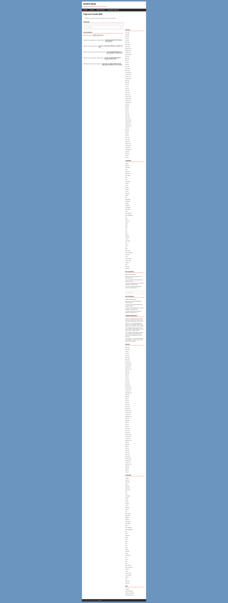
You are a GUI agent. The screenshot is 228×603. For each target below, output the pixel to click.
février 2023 (127, 116)
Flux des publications (129, 591)
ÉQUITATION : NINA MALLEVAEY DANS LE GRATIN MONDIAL (113, 40)
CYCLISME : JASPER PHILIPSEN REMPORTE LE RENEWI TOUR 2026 (111, 46)
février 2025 (127, 68)
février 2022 (127, 139)
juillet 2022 (127, 129)
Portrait (126, 238)
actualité (126, 163)
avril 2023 (127, 112)
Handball (127, 203)
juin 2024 (127, 84)
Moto (126, 232)
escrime (126, 191)
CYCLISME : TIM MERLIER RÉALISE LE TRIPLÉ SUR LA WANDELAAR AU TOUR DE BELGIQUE (133, 335)
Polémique (127, 236)
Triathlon (127, 262)
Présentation (127, 240)
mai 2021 (127, 157)
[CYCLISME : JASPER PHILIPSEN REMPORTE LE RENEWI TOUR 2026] (90, 46)
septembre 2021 (128, 149)
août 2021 (127, 151)
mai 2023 (127, 110)
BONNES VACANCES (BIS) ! (98, 35)
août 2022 (127, 127)
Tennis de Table (128, 258)
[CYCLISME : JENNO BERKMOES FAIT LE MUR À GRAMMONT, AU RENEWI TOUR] (94, 52)
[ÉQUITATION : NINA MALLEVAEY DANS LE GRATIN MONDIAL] (93, 40)
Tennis (126, 256)
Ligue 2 (126, 227)
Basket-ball (127, 173)
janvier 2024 (127, 94)
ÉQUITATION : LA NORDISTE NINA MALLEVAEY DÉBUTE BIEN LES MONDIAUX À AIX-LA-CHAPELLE (112, 64)
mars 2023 (127, 114)
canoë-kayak (127, 181)
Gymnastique (127, 199)
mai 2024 (127, 86)
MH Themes (100, 600)
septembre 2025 (128, 54)
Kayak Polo (127, 221)
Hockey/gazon (128, 207)
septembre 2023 (128, 102)
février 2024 (127, 92)
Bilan (126, 177)
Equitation (127, 189)
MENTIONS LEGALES (101, 9)
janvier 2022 (127, 141)
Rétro (126, 246)
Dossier (126, 185)
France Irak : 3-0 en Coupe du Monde (132, 323)
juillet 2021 (127, 153)
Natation (127, 234)
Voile (126, 264)
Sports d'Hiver (128, 250)
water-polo (127, 268)
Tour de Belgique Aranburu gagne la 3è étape (134, 327)
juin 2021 (127, 155)
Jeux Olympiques (128, 213)
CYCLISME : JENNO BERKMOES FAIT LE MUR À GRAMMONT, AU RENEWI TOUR (114, 52)
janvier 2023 (127, 117)
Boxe (126, 179)
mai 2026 (127, 38)
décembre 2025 (128, 48)
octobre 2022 (127, 123)
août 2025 (127, 56)
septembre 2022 (128, 125)
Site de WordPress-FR (129, 595)
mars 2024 (127, 90)
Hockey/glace (127, 209)
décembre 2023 (128, 96)
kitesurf (126, 223)
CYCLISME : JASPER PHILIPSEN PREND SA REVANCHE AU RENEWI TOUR (112, 58)
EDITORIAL (92, 9)
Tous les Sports (128, 260)
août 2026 (127, 32)
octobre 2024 (127, 76)
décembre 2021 (128, 143)
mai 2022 (127, 133)
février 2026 (127, 44)
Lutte (126, 231)
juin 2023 (127, 108)
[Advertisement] (135, 20)
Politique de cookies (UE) (113, 9)
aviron (126, 169)
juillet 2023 (127, 106)
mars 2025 (127, 66)
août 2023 (127, 104)
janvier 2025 (127, 70)
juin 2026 (127, 36)
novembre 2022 (128, 121)
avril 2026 (127, 40)
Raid (126, 242)
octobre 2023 (127, 100)
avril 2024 (127, 88)
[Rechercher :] (103, 27)
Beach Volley (127, 175)
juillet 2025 (127, 58)
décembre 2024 (128, 72)
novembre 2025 (128, 50)
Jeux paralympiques (129, 215)
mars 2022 (127, 137)
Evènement (127, 193)
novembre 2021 (128, 145)
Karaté (126, 219)
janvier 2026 (127, 46)
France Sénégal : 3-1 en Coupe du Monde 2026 (134, 338)
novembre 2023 (128, 98)
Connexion (127, 589)
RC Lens (126, 244)
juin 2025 (127, 60)
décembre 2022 (128, 120)
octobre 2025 (127, 52)
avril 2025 (127, 64)
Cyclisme (127, 183)
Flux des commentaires (129, 593)
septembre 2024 (128, 78)
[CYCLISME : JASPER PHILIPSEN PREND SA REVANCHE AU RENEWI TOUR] (93, 57)
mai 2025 (127, 62)
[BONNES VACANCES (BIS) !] (87, 35)
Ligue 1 (126, 225)
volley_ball (127, 266)
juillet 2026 (127, 34)
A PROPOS (85, 9)
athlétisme (127, 165)
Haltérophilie (127, 201)
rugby (126, 248)
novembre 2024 (128, 74)
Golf (126, 197)
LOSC (126, 229)
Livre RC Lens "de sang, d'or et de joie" (132, 318)
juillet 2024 (127, 82)
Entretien (127, 187)
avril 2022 (127, 135)
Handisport (127, 205)
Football (126, 195)
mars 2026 (127, 42)
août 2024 (127, 80)
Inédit (126, 211)
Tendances (127, 254)
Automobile (127, 167)
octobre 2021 (127, 147)
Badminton (127, 171)
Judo (126, 217)
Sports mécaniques (129, 252)
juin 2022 (127, 131)
